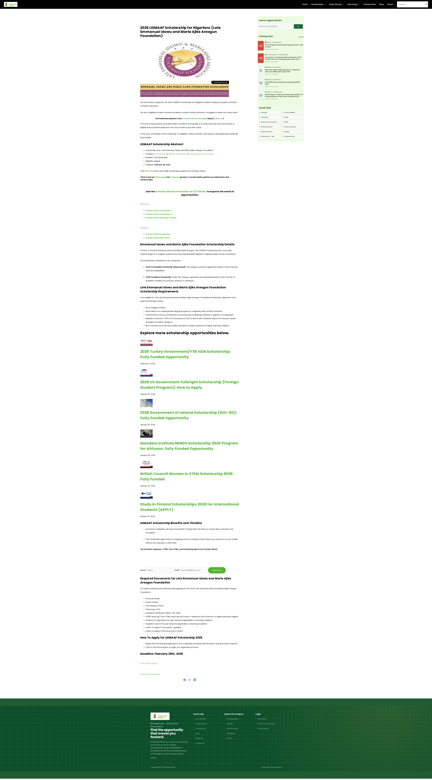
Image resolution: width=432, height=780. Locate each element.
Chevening (264, 117)
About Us (199, 738)
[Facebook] (185, 680)
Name (143, 570)
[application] (324, 4)
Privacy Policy (263, 729)
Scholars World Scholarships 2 (159, 214)
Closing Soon (201, 729)
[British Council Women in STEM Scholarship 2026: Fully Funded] (146, 464)
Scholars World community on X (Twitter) (181, 191)
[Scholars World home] (160, 716)
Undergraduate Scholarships (201, 154)
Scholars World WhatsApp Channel (161, 218)
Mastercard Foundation (269, 122)
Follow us (218, 118)
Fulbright (264, 112)
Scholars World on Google (194, 118)
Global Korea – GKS (267, 136)
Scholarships (160, 154)
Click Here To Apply (148, 663)
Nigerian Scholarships (177, 154)
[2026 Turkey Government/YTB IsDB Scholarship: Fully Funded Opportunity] (146, 342)
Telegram (175, 177)
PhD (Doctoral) (232, 729)
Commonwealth (289, 112)
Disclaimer (262, 719)
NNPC (286, 122)
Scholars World (276, 767)
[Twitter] (190, 680)
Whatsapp (160, 177)
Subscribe (217, 570)
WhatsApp (145, 204)
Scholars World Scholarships (158, 234)
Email (177, 570)
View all (301, 37)
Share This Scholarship (150, 674)
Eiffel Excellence (267, 127)
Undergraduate (233, 719)
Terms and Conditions (266, 724)
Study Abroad (201, 724)
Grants (229, 738)
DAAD (286, 117)
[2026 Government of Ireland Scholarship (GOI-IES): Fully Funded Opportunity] (146, 403)
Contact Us (200, 743)
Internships (231, 733)
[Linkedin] (195, 680)
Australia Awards (267, 131)
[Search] (426, 4)
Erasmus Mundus (290, 127)
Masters (230, 724)
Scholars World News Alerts (158, 238)
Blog (197, 733)
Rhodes (286, 131)
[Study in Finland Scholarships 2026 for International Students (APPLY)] (146, 494)
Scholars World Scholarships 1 (159, 211)
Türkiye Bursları (289, 136)
